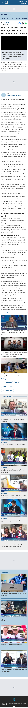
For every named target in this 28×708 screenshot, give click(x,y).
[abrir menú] (2, 3)
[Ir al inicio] (6, 2)
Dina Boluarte (5, 18)
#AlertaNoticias (23, 1)
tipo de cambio (15, 18)
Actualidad (6, 22)
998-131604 (23, 3)
